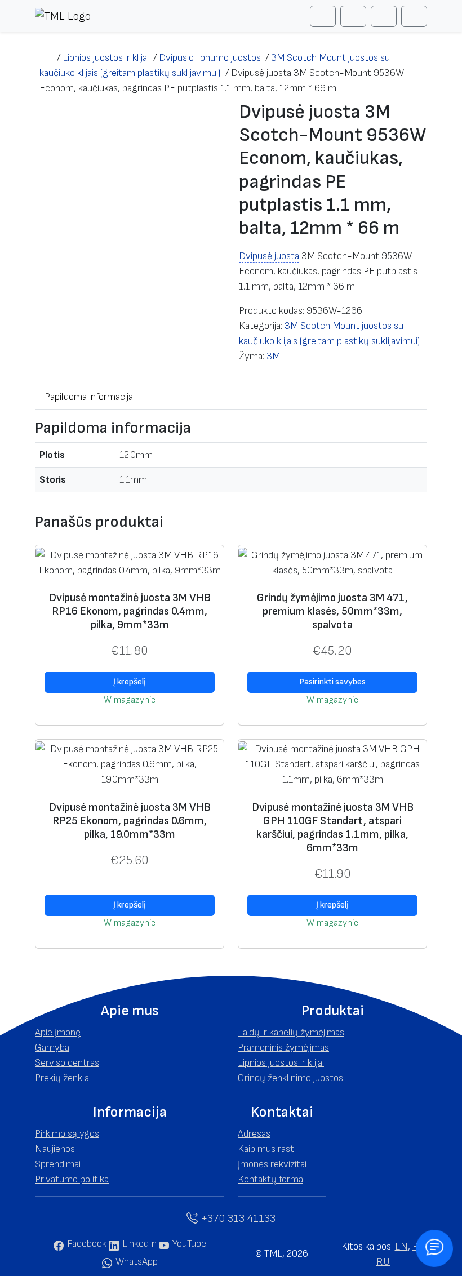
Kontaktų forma (270, 1179)
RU (383, 1262)
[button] (129, 1011)
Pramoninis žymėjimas (283, 1047)
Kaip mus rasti (267, 1149)
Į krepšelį (129, 682)
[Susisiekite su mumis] (434, 1248)
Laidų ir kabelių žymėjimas (291, 1032)
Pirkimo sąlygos (67, 1134)
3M (273, 356)
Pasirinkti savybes (332, 682)
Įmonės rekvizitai (272, 1164)
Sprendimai (58, 1164)
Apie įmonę (58, 1032)
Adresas (254, 1134)
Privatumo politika (72, 1179)
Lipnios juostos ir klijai (281, 1063)
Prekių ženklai (63, 1078)
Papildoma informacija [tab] (89, 397)
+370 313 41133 (237, 1218)
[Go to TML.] (45, 58)
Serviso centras (67, 1063)
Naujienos (55, 1149)
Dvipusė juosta (269, 256)
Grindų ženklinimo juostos (290, 1078)
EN (401, 1246)
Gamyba (52, 1047)
